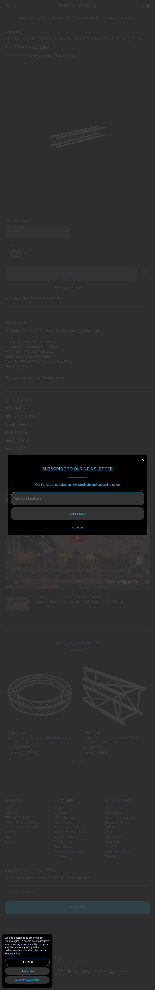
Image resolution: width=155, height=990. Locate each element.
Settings (27, 962)
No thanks (77, 528)
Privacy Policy (12, 953)
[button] (143, 459)
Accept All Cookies (27, 979)
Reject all (27, 970)
